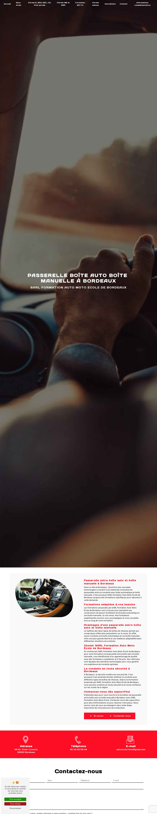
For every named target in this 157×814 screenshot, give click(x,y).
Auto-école (18, 4)
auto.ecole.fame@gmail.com (130, 749)
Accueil (7, 4)
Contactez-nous (122, 715)
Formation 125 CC (80, 4)
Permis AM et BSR (63, 4)
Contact (123, 4)
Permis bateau (95, 4)
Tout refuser (15, 804)
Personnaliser (15, 808)
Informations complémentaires (142, 4)
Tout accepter (15, 799)
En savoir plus (101, 715)
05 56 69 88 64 (78, 749)
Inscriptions (110, 4)
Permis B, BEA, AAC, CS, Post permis (39, 4)
